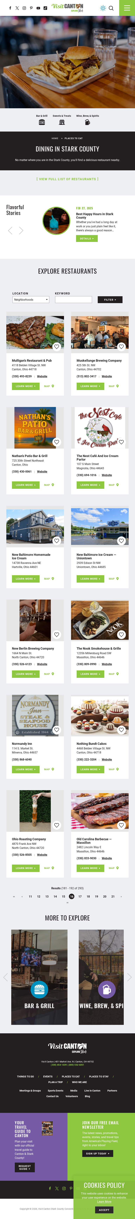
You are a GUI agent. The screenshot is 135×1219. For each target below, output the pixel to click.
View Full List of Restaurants (67, 179)
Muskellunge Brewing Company (99, 360)
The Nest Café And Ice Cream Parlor (97, 457)
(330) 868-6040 (22, 759)
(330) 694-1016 (86, 475)
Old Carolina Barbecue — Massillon (94, 841)
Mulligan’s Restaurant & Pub (32, 360)
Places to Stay (99, 1076)
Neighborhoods (23, 299)
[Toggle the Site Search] (111, 7)
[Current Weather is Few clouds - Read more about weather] (103, 8)
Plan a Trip (55, 1082)
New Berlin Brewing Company (33, 648)
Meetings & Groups (30, 1090)
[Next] (130, 977)
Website (42, 376)
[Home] (67, 8)
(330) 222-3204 (86, 759)
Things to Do (25, 1076)
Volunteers (72, 1096)
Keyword (62, 293)
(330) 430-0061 (22, 471)
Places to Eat (71, 1076)
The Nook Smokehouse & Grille (99, 648)
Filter (108, 299)
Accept (104, 1210)
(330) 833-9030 (86, 858)
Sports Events (55, 1090)
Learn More (24, 386)
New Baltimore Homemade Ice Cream (31, 556)
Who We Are (79, 1082)
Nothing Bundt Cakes (92, 743)
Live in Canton (92, 1090)
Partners (112, 1090)
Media (73, 1090)
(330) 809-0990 (86, 664)
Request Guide (25, 1167)
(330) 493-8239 (22, 376)
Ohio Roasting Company (29, 839)
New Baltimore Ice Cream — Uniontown (96, 556)
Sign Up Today (96, 1153)
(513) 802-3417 (86, 376)
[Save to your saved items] (56, 347)
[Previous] (5, 977)
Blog (87, 1096)
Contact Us (52, 1096)
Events (48, 1076)
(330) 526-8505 (22, 854)
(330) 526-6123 (22, 664)
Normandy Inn (22, 743)
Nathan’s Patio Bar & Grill (29, 456)
